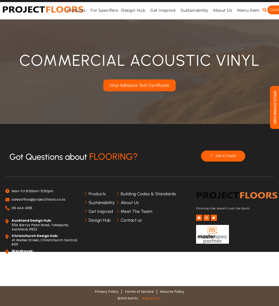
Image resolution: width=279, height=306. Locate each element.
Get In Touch (225, 155)
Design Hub (133, 10)
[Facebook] (199, 218)
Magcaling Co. (151, 298)
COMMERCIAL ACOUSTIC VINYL (139, 60)
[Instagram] (206, 218)
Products (76, 10)
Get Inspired (162, 10)
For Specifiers (104, 10)
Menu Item (248, 10)
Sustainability (194, 10)
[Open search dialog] (265, 10)
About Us (222, 10)
